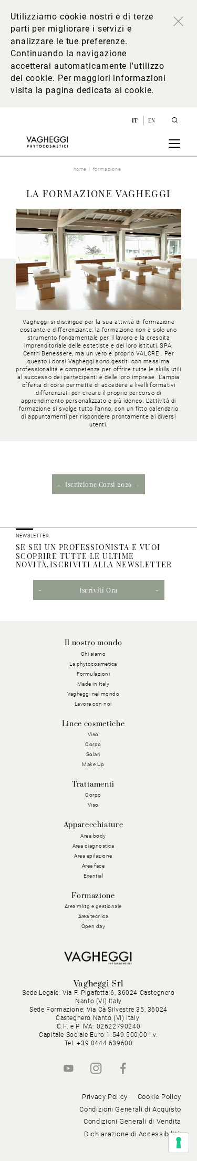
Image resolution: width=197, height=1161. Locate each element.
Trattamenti (93, 784)
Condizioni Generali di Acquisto (130, 1109)
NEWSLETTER (32, 535)
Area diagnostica (93, 846)
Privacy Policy (105, 1097)
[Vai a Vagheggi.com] (47, 142)
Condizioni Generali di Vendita (132, 1121)
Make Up (93, 764)
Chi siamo (93, 654)
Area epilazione (93, 856)
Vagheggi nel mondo (93, 694)
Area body (93, 836)
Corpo (93, 795)
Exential (93, 876)
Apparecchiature (93, 825)
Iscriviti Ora (98, 590)
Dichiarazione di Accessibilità (132, 1134)
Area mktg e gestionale (93, 906)
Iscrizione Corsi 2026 (98, 484)
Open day (93, 926)
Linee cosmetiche (93, 724)
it (136, 120)
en (151, 120)
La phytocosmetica (93, 664)
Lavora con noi (93, 704)
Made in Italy (93, 684)
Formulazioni (93, 674)
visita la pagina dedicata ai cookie (81, 90)
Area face (93, 866)
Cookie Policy (159, 1097)
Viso (93, 805)
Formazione (93, 896)
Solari (93, 754)
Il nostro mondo (93, 643)
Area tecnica (93, 916)
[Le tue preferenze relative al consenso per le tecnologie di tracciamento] (179, 1143)
